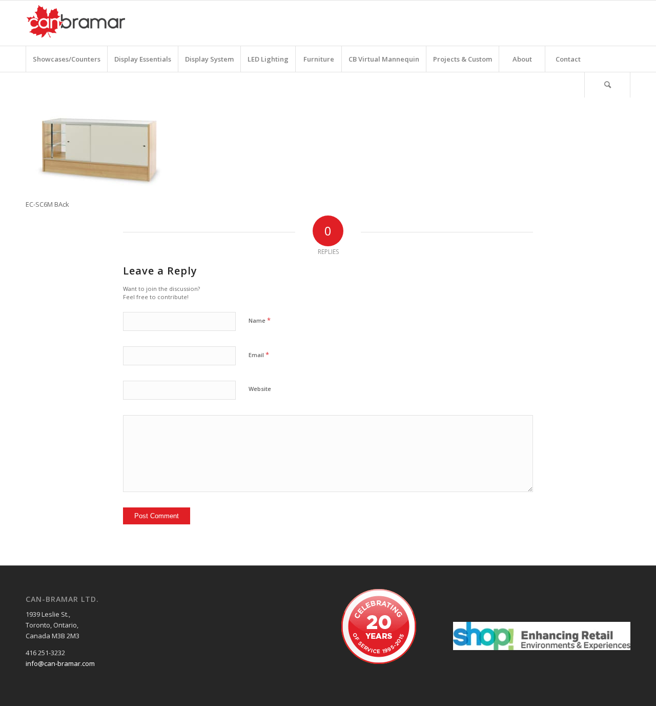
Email (259, 354)
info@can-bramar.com (60, 663)
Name (260, 320)
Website (260, 389)
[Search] (607, 84)
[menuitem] (66, 59)
